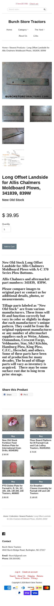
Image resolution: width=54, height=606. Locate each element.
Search (13, 576)
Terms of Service (22, 578)
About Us (23, 36)
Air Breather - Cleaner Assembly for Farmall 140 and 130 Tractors (41, 489)
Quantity (6, 224)
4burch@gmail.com (17, 555)
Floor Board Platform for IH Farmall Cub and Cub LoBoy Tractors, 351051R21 (40, 444)
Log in (17, 572)
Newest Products (17, 47)
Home (9, 30)
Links (35, 36)
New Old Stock (13, 200)
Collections (13, 516)
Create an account (29, 572)
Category (22, 30)
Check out (34, 4)
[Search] (45, 9)
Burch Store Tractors (27, 21)
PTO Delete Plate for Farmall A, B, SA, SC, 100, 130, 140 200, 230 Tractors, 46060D (12, 489)
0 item (22, 4)
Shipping (31, 576)
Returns (40, 576)
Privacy (34, 578)
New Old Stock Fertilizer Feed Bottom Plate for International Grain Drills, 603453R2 (11, 445)
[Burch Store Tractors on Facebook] (3, 534)
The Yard (39, 30)
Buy (13, 436)
